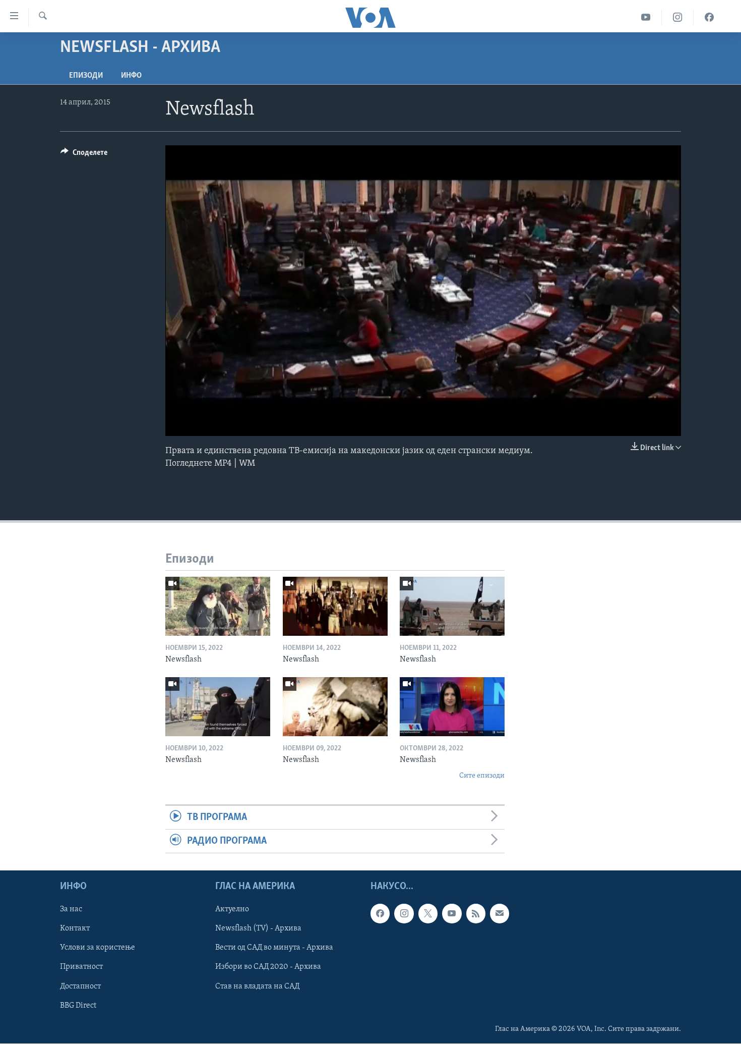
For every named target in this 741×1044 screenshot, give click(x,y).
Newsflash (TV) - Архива (258, 929)
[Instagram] (678, 17)
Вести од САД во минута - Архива (274, 948)
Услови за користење (97, 948)
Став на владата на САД (257, 986)
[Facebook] (709, 17)
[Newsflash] (217, 606)
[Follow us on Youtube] (451, 913)
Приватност (81, 967)
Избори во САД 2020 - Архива (268, 967)
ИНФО (131, 76)
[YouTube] (646, 17)
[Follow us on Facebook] (380, 913)
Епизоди (86, 76)
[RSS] (475, 913)
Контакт (75, 929)
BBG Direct (78, 1006)
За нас (71, 910)
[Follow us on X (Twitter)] (428, 913)
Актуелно (232, 910)
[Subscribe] (499, 913)
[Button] (83, 154)
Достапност (80, 986)
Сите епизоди (482, 776)
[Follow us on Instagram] (403, 913)
